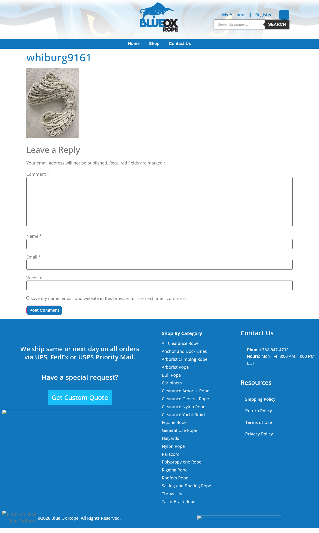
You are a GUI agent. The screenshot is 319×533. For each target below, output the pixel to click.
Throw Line (173, 493)
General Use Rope (179, 430)
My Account (234, 14)
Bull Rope (171, 375)
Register (263, 14)
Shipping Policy (260, 399)
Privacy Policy (259, 434)
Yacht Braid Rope (178, 501)
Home (134, 43)
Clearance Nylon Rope (183, 406)
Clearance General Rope (185, 399)
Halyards (170, 438)
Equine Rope (174, 422)
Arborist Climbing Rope (184, 359)
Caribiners (172, 383)
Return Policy (258, 410)
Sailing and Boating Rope (186, 486)
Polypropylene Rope (181, 462)
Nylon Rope (173, 446)
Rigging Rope (175, 470)
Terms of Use (258, 422)
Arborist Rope (175, 367)
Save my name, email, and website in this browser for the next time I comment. (109, 298)
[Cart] (284, 15)
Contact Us (180, 43)
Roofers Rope (175, 478)
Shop (154, 43)
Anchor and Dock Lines (184, 351)
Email (33, 257)
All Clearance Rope (180, 343)
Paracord (171, 454)
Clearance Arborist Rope (185, 391)
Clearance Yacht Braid (183, 414)
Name (34, 236)
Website (34, 278)
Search (277, 24)
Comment (37, 174)
